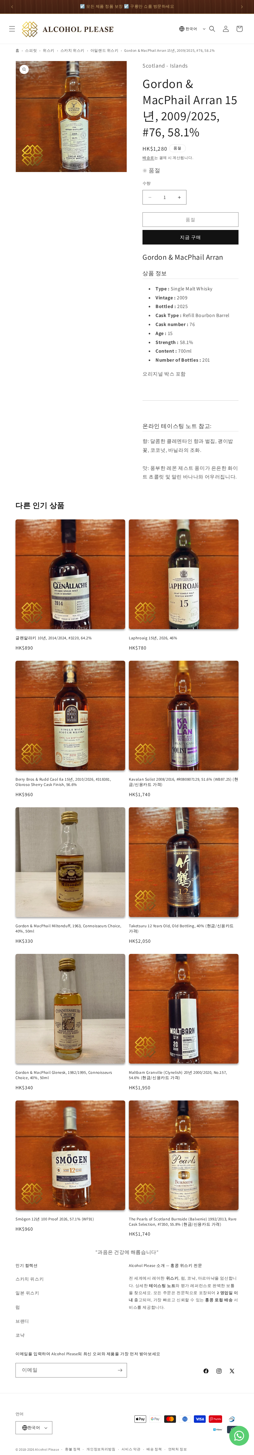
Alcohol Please (47, 1449)
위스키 (49, 50)
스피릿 (31, 50)
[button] (12, 29)
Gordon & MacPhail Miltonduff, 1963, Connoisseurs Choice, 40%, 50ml (68, 928)
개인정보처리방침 (101, 1449)
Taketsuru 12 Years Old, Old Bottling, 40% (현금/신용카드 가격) (181, 928)
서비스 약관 (130, 1449)
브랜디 (22, 1321)
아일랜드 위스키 (104, 50)
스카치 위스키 (72, 50)
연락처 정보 (177, 1449)
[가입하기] (120, 1370)
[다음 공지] (242, 7)
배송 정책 (154, 1449)
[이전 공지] (12, 7)
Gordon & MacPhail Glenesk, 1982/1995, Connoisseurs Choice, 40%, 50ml (63, 1075)
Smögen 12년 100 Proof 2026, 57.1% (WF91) (54, 1219)
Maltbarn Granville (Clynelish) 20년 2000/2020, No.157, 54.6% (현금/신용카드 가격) (178, 1075)
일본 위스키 (27, 1293)
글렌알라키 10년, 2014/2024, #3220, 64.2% (53, 638)
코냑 (19, 1335)
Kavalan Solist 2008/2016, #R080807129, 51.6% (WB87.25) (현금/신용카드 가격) (183, 782)
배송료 (148, 157)
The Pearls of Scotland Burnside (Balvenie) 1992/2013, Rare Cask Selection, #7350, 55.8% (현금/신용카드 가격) (183, 1221)
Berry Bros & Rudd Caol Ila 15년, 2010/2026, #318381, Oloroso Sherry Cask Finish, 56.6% (63, 782)
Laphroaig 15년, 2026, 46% (153, 638)
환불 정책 (73, 1449)
